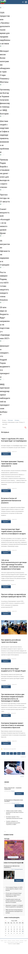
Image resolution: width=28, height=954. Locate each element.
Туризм (8, 658)
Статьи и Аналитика (10, 942)
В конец (23, 753)
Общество (9, 940)
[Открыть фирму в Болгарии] (14, 774)
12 (11, 929)
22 (20, 931)
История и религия (15, 803)
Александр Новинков (19, 869)
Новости (9, 451)
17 (5, 931)
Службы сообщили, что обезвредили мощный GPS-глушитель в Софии (13, 823)
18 (8, 931)
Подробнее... (19, 793)
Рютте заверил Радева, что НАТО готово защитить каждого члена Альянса (4, 286)
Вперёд (18, 753)
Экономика (22, 940)
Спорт (8, 584)
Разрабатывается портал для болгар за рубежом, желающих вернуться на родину (14, 901)
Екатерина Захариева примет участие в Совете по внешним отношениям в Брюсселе (12, 725)
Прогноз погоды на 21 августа (5, 198)
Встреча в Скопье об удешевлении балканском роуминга (11, 500)
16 (22, 929)
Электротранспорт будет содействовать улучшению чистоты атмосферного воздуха (13, 531)
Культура (13, 940)
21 (17, 931)
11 (8, 929)
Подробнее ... (6, 453)
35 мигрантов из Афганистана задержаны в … (11, 866)
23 (22, 931)
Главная (2, 940)
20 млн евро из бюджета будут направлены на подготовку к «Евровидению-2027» (14, 895)
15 (20, 929)
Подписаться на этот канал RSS (9, 748)
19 (11, 931)
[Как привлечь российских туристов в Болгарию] (14, 627)
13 (14, 929)
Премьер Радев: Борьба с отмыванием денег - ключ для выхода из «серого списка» (4, 173)
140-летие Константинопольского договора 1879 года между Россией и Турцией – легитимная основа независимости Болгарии (14, 564)
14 (17, 929)
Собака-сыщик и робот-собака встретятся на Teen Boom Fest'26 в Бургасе (14, 812)
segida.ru (18, 943)
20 (14, 931)
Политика (17, 940)
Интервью (16, 942)
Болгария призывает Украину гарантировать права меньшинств (12, 464)
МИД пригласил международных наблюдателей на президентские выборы (5, 398)
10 (5, 929)
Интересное (21, 942)
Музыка (13, 791)
